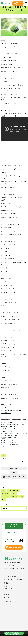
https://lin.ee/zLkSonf (10, 541)
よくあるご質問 (8, 588)
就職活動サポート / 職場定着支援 (14, 579)
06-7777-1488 (15, 532)
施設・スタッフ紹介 (9, 586)
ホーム (6, 573)
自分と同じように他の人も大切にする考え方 (13, 476)
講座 (3, 499)
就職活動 (14, 496)
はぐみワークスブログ (10, 601)
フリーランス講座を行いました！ (12, 468)
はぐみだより (5, 493)
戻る (14, 472)
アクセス (6, 591)
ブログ (14, 493)
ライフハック (5, 496)
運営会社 (7, 594)
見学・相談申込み (9, 598)
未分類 (21, 496)
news (3, 490)
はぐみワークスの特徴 (10, 576)
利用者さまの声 (8, 583)
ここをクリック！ (6, 407)
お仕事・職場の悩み (13, 490)
